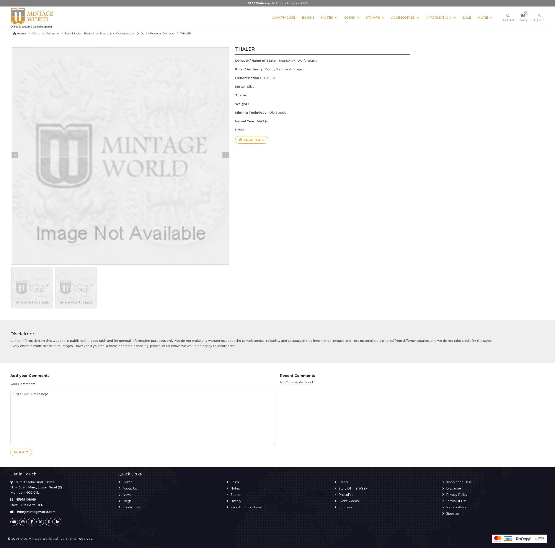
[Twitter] (40, 521)
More (482, 17)
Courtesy (345, 507)
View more (253, 139)
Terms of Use (456, 501)
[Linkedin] (57, 521)
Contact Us (131, 507)
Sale (466, 17)
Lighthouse (283, 17)
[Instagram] (23, 521)
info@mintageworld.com (36, 512)
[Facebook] (31, 521)
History (235, 501)
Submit (21, 452)
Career (343, 482)
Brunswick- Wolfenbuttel (117, 33)
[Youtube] (14, 521)
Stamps (373, 17)
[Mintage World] (32, 17)
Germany (52, 33)
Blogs (127, 501)
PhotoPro (345, 495)
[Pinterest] (49, 521)
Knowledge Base (459, 482)
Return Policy (456, 507)
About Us (130, 488)
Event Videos (348, 501)
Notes (327, 17)
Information (438, 17)
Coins (349, 17)
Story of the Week (352, 488)
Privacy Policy (456, 495)
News (127, 495)
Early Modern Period (79, 33)
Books (308, 17)
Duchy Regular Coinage (157, 33)
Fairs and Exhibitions (245, 507)
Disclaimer (454, 488)
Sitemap (452, 514)
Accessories (403, 17)
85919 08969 (26, 499)
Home (21, 33)
